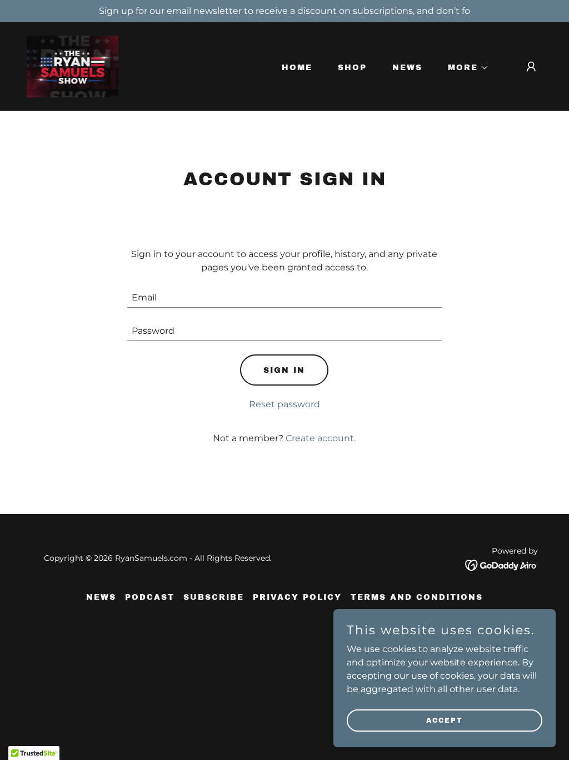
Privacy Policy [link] (297, 597)
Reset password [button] (284, 404)
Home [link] (297, 67)
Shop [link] (352, 67)
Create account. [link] (321, 438)
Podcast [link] (149, 597)
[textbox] (284, 298)
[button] (464, 68)
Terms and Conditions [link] (417, 597)
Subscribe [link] (213, 597)
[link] (72, 66)
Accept (444, 720)
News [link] (407, 67)
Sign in (284, 370)
